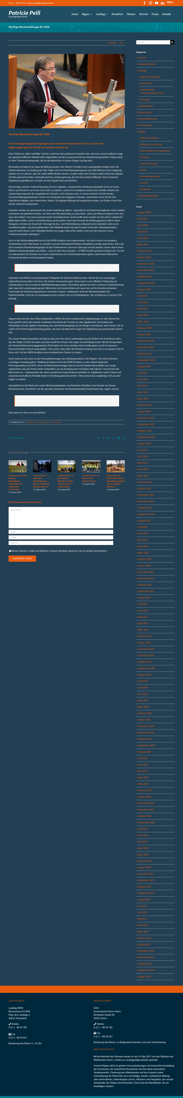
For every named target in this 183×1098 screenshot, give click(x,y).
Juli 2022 (142, 527)
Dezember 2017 (146, 874)
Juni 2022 (143, 533)
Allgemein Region (149, 138)
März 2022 (143, 553)
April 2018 (143, 848)
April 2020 (143, 700)
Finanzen (145, 157)
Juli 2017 (142, 906)
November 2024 (146, 347)
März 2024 (143, 398)
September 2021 (146, 591)
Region (141, 131)
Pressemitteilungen (148, 119)
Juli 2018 (142, 829)
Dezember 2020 (146, 649)
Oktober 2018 (145, 816)
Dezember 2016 (146, 951)
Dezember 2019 (146, 726)
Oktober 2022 (145, 508)
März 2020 (143, 707)
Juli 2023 (142, 450)
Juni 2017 (143, 912)
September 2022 (146, 514)
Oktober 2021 (145, 585)
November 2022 (146, 501)
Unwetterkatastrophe (148, 196)
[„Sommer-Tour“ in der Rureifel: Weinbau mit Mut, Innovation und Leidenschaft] (67, 461)
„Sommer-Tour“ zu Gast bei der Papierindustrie (90, 478)
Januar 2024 (144, 411)
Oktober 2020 (145, 662)
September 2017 (146, 893)
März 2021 (143, 630)
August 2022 (144, 520)
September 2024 (146, 360)
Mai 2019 (142, 771)
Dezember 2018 (146, 803)
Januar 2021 (144, 642)
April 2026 (143, 238)
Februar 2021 (145, 636)
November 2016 (146, 957)
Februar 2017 (145, 938)
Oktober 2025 (145, 276)
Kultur (143, 170)
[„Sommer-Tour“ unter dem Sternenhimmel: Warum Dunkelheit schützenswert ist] (42, 461)
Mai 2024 (142, 386)
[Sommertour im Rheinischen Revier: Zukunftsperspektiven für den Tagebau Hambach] (116, 461)
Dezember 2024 (146, 341)
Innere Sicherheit (149, 163)
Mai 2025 (142, 309)
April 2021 (143, 623)
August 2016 (144, 976)
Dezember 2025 (146, 264)
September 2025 (146, 283)
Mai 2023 (142, 463)
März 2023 (143, 476)
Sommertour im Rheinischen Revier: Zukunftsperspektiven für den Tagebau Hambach (116, 481)
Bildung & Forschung (151, 144)
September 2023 (146, 437)
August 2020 (144, 675)
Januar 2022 (144, 565)
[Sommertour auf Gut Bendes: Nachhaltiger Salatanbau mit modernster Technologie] (18, 461)
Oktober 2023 (145, 431)
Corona (142, 58)
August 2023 (144, 443)
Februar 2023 (145, 482)
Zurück (112, 43)
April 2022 (143, 546)
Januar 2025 (144, 334)
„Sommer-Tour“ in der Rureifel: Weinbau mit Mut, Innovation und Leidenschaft (66, 481)
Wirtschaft (145, 189)
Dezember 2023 (146, 418)
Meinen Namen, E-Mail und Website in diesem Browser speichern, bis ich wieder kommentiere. (59, 551)
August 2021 (144, 598)
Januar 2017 (144, 944)
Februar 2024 (145, 405)
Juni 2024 (143, 379)
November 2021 (146, 578)
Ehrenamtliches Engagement (155, 151)
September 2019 (146, 745)
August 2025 (144, 289)
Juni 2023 (143, 456)
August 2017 (144, 899)
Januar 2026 (144, 257)
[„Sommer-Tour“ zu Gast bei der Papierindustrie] (91, 461)
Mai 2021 (142, 617)
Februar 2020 (145, 713)
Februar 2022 (145, 559)
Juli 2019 (142, 758)
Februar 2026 (145, 251)
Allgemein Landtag (33, 422)
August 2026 (144, 212)
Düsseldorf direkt (146, 64)
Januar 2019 (144, 797)
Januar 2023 (144, 488)
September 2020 (146, 668)
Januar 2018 (144, 867)
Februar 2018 (145, 861)
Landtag (45, 422)
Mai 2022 (142, 540)
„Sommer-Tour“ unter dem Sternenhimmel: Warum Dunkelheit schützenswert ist (41, 481)
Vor (121, 43)
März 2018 (143, 854)
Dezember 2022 (146, 495)
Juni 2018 (143, 835)
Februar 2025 (145, 328)
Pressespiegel (145, 125)
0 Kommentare (56, 422)
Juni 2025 (143, 302)
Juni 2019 (143, 764)
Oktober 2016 (145, 964)
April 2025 (143, 315)
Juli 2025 (142, 296)
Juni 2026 (143, 225)
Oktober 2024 (145, 353)
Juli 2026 (142, 219)
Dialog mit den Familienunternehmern (151, 91)
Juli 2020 (142, 681)
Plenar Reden (145, 112)
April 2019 (143, 777)
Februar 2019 (145, 790)
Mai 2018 (142, 842)
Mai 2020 (142, 694)
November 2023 (146, 424)
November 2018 (146, 809)
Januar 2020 (144, 720)
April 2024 (143, 392)
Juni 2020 (143, 687)
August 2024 (144, 366)
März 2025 (143, 321)
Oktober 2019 (145, 739)
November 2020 (146, 655)
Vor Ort (143, 183)
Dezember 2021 (146, 572)
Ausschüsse (146, 83)
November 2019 (146, 732)
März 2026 (143, 244)
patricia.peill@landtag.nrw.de (41, 3)
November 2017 (146, 880)
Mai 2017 (142, 919)
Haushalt (145, 99)
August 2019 (144, 752)
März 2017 (143, 931)
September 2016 (146, 970)
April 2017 (143, 925)
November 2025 (146, 270)
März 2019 (143, 784)
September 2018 (146, 822)
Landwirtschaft (145, 106)
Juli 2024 (142, 373)
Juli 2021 (142, 604)
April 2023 (143, 469)
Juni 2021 (143, 610)
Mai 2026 (142, 231)
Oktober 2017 (145, 887)
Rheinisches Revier (150, 176)
